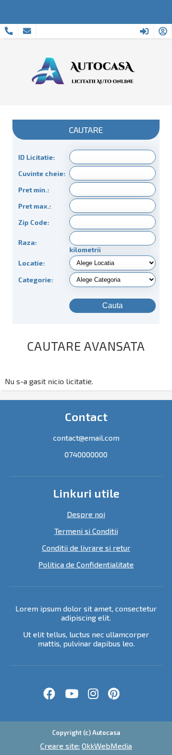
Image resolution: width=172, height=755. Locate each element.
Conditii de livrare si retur (86, 547)
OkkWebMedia (107, 745)
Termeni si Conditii (86, 530)
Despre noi (86, 514)
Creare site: (60, 745)
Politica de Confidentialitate (86, 564)
